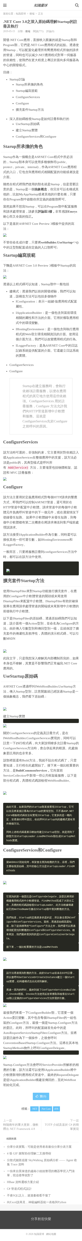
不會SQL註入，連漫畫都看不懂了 (29, 1195)
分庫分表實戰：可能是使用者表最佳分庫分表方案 (39, 1146)
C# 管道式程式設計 (19, 1188)
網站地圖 (51, 1234)
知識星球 (41, 5)
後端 (31, 13)
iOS (56, 1108)
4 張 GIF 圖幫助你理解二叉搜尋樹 (29, 1153)
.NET (34, 1108)
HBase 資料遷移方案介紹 (23, 1182)
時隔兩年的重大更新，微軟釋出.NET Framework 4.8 (20, 1127)
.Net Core (46, 1108)
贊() (43, 1096)
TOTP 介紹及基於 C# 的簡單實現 (62, 1127)
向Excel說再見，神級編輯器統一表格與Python (36, 1202)
